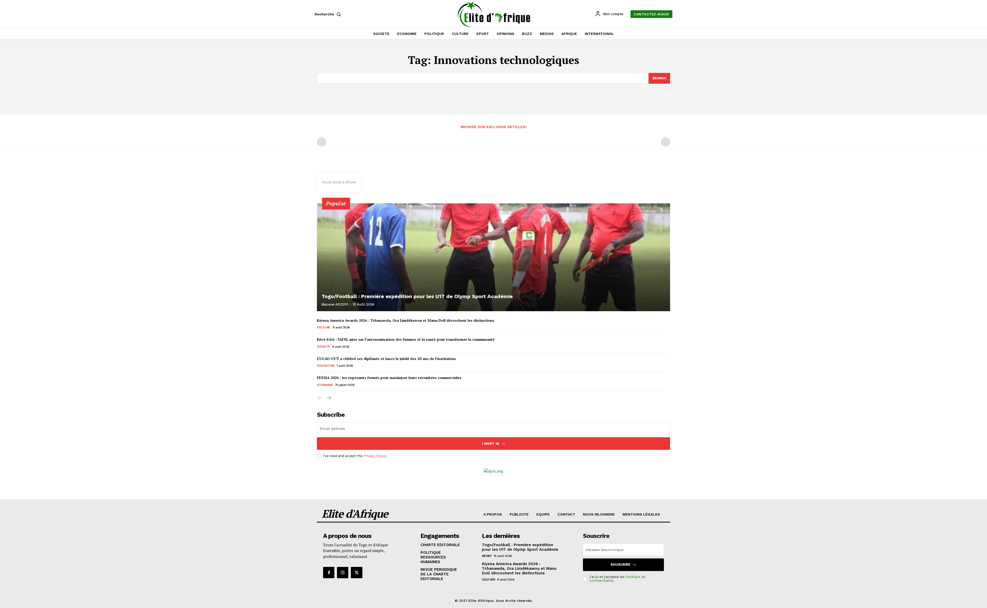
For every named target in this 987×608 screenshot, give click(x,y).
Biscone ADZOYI (335, 304)
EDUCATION (325, 365)
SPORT (487, 556)
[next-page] (328, 398)
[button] (329, 14)
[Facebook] (328, 572)
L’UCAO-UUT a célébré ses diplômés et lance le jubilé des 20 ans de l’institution (386, 358)
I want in (490, 443)
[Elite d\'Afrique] (494, 14)
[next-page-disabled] (665, 142)
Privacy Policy (375, 456)
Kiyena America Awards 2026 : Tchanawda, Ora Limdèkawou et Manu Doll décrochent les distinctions (405, 320)
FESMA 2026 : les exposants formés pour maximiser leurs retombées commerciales (389, 377)
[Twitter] (356, 572)
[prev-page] (321, 142)
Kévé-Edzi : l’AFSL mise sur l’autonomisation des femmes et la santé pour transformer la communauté (406, 339)
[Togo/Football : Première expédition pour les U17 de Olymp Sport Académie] (493, 257)
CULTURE (324, 327)
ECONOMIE (325, 385)
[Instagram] (342, 572)
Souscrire (620, 564)
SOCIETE (323, 346)
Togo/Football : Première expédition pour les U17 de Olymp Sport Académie (417, 296)
